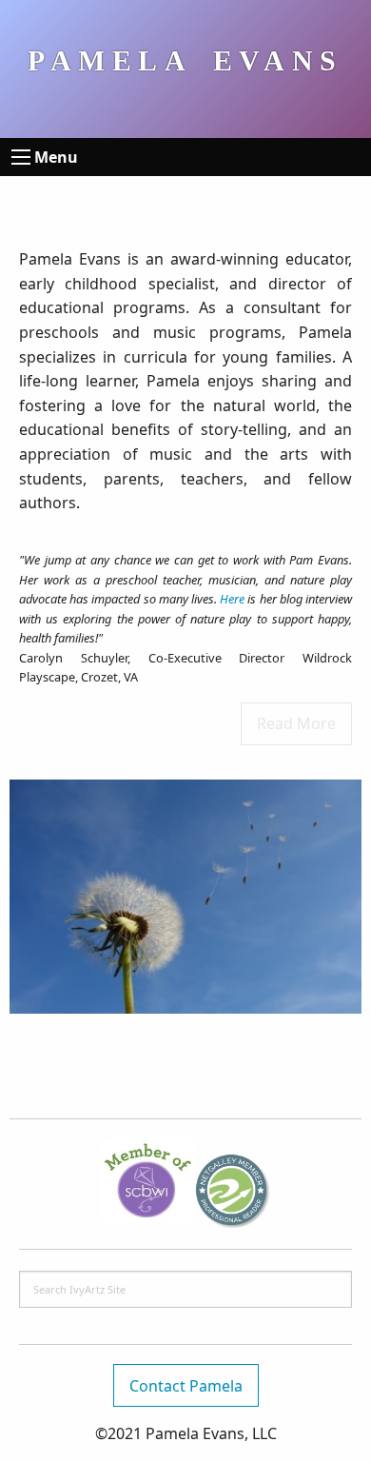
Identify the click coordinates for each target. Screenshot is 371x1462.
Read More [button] (296, 723)
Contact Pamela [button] (186, 1385)
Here (232, 598)
